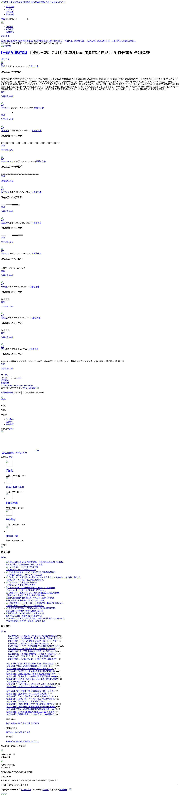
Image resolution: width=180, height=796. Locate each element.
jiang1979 (5, 223)
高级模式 (5, 383)
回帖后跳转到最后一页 (34, 392)
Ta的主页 (10, 424)
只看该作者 (34, 66)
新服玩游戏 (12, 503)
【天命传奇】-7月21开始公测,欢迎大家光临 (38, 636)
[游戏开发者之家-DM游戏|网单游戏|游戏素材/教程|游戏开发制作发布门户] (33, 2)
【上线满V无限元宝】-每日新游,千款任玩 (37, 649)
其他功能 (10, 14)
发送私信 (10, 419)
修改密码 (18, 723)
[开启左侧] (6, 46)
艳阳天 (4, 318)
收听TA (9, 422)
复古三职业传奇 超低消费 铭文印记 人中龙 (37, 651)
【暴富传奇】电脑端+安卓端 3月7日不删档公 (36, 671)
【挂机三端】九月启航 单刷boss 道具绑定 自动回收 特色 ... (111, 41)
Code (24, 385)
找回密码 (10, 32)
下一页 (19, 378)
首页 (10, 7)
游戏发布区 (79, 41)
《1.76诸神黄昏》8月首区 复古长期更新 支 (37, 659)
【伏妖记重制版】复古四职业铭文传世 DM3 (36, 674)
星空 (3, 349)
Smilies (30, 385)
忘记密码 (35, 723)
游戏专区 (69, 41)
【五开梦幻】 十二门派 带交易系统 (34, 656)
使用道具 (5, 96)
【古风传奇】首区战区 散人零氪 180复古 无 (36, 699)
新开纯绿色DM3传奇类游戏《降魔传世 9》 (35, 669)
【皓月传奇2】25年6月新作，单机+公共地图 (36, 684)
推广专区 (26, 732)
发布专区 (18, 732)
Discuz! (46, 790)
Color (5, 385)
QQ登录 (9, 27)
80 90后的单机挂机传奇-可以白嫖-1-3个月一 (35, 666)
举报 (11, 96)
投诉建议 (35, 741)
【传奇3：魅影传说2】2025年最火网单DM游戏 (37, 679)
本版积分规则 (7, 392)
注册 (7, 36)
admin (3, 399)
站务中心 (10, 741)
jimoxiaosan (12, 535)
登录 (3, 36)
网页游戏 (10, 732)
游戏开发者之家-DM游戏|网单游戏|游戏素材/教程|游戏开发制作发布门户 (32, 41)
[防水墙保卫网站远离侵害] (70, 790)
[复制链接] (5, 59)
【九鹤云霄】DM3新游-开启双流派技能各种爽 (37, 676)
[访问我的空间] (2, 397)
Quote (19, 385)
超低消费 (21, 681)
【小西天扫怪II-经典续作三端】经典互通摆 (37, 641)
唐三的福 (5, 192)
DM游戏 (9, 12)
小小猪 (4, 287)
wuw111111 (5, 108)
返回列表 (5, 380)
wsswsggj (5, 253)
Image (10, 385)
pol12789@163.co (15, 486)
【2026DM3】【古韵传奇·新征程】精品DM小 (36, 704)
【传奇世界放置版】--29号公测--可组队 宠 (37, 654)
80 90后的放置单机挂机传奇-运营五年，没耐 (36, 709)
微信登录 (10, 29)
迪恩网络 (63, 790)
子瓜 (3, 66)
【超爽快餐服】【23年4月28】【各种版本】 (38, 638)
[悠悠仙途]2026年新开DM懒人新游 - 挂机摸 (35, 663)
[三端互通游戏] (14, 52)
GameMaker (26, 790)
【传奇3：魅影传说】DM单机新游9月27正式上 (39, 646)
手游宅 (9, 470)
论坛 (10, 9)
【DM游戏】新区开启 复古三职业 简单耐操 (36, 712)
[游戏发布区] (13, 636)
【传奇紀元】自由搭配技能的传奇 (34, 644)
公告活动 (18, 741)
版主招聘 (26, 741)
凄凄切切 (5, 131)
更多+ (11, 429)
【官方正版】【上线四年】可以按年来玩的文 (36, 687)
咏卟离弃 (10, 519)
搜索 (3, 19)
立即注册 (32, 388)
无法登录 (26, 723)
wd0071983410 (7, 161)
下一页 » (4, 375)
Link (15, 385)
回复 (3, 92)
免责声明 (10, 723)
